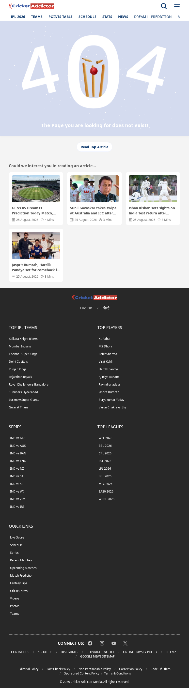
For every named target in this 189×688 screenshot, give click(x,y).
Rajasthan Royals (20, 377)
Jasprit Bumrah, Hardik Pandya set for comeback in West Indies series (35, 267)
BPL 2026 (105, 476)
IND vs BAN (18, 453)
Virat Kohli (105, 361)
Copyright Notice (101, 652)
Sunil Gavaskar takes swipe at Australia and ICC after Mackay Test (93, 211)
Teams (37, 16)
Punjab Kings (17, 369)
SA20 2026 (106, 491)
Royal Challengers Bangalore (28, 384)
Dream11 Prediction (153, 16)
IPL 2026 (18, 16)
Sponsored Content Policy (81, 673)
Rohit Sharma (108, 354)
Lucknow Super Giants (24, 400)
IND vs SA (17, 476)
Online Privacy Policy (140, 652)
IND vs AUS (18, 446)
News (123, 16)
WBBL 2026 (106, 499)
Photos (14, 606)
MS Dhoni (105, 346)
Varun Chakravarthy (112, 407)
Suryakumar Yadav (111, 400)
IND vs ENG (18, 461)
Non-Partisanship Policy (95, 669)
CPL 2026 (105, 453)
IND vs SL (16, 484)
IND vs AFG (18, 438)
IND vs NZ (17, 468)
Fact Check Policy (58, 669)
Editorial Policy (28, 669)
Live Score (17, 537)
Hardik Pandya (109, 369)
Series (14, 553)
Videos (14, 598)
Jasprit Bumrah (109, 392)
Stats (107, 16)
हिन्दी (106, 308)
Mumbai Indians (20, 346)
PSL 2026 (105, 461)
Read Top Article (94, 147)
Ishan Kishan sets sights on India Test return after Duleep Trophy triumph (152, 211)
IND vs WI (17, 491)
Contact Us (20, 652)
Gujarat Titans (18, 407)
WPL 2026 (105, 438)
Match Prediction (21, 575)
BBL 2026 (105, 446)
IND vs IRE (17, 507)
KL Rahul (104, 339)
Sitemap (172, 652)
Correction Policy (130, 669)
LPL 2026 (105, 468)
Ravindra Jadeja (109, 384)
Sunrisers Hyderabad (23, 392)
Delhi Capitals (18, 361)
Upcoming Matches (23, 568)
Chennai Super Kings (23, 354)
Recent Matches (21, 560)
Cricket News (19, 591)
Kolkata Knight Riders (23, 339)
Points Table (60, 16)
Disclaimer (69, 652)
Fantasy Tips (18, 583)
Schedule (87, 16)
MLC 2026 (105, 484)
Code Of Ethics (161, 669)
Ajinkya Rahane (109, 377)
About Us (45, 652)
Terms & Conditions (117, 673)
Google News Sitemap (97, 656)
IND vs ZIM (17, 499)
